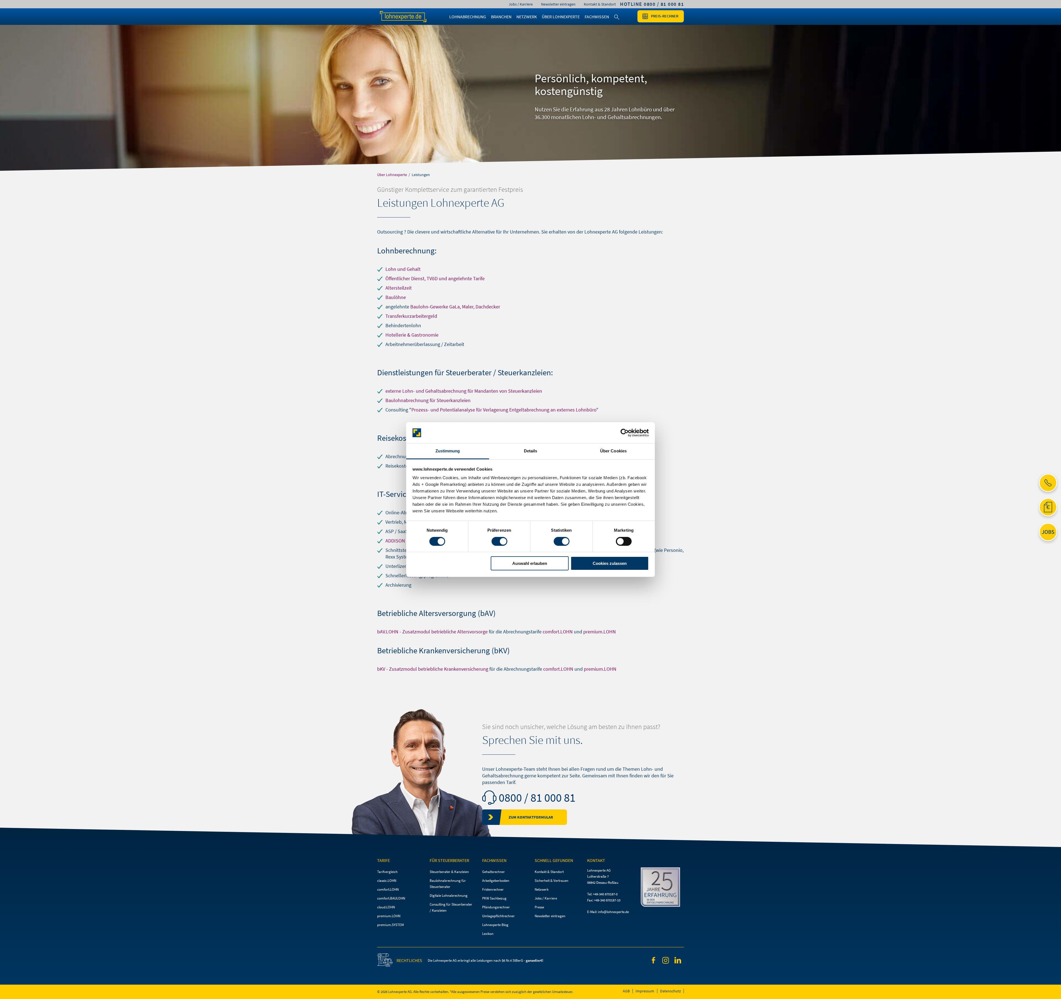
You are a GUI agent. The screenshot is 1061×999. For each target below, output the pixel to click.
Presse (539, 907)
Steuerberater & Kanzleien (449, 871)
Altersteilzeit (398, 288)
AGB (626, 991)
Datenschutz (670, 991)
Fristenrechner (493, 889)
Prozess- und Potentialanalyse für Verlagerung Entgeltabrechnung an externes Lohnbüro (503, 410)
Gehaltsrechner (493, 871)
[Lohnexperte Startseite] (409, 16)
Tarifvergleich (387, 871)
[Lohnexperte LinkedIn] (678, 961)
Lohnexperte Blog (495, 924)
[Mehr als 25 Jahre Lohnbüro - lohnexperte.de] (662, 888)
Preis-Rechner (664, 16)
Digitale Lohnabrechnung (449, 895)
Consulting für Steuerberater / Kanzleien (451, 907)
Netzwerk (541, 889)
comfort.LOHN (558, 631)
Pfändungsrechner (496, 907)
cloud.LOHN (386, 907)
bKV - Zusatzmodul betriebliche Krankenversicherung (432, 669)
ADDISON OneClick (405, 540)
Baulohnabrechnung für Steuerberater (448, 883)
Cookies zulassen (610, 563)
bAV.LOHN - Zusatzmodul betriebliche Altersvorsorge (432, 631)
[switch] (499, 541)
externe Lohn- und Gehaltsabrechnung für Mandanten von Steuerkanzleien (463, 391)
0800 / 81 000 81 (537, 797)
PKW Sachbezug (494, 898)
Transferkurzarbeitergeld (411, 316)
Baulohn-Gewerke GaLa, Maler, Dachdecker (455, 306)
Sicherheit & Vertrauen (551, 880)
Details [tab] (530, 451)
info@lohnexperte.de (613, 911)
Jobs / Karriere (521, 4)
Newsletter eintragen (558, 4)
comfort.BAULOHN (391, 898)
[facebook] (653, 961)
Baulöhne (395, 297)
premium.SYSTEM (390, 924)
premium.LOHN (599, 631)
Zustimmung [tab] (447, 451)
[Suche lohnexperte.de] (616, 20)
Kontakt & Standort (600, 4)
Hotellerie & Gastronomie (411, 335)
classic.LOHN (386, 880)
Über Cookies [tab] (613, 451)
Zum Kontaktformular (531, 817)
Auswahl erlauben (529, 563)
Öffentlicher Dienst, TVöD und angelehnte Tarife (435, 278)
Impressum (644, 991)
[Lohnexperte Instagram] (666, 961)
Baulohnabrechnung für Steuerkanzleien (428, 400)
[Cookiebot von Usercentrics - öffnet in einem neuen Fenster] (624, 433)
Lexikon (487, 933)
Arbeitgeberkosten (495, 880)
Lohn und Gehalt (403, 269)
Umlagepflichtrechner (498, 916)
